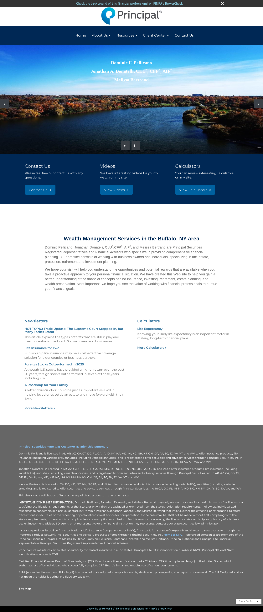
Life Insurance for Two (41, 348)
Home (80, 35)
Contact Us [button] (38, 190)
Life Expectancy (149, 329)
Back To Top (247, 601)
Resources (125, 35)
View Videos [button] (114, 190)
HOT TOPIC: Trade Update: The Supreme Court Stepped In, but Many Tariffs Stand (73, 330)
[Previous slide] (4, 103)
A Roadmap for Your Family (46, 385)
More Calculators (152, 347)
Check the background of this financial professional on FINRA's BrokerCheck (129, 3)
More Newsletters (39, 408)
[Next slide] (258, 103)
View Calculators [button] (193, 190)
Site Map (25, 588)
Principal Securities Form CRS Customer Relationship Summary (63, 446)
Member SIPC (173, 534)
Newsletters (36, 321)
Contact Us (184, 35)
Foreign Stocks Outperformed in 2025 (54, 364)
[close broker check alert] (222, 3)
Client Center (154, 35)
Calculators (148, 321)
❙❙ (135, 145)
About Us (100, 35)
